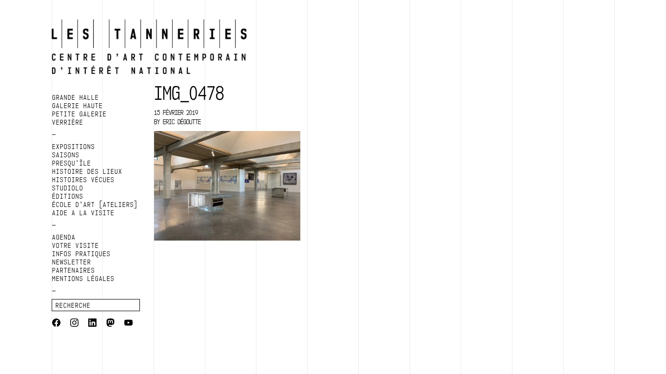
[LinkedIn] (92, 323)
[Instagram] (74, 323)
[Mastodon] (110, 323)
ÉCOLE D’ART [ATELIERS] (95, 204)
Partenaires (73, 270)
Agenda (64, 237)
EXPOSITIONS (73, 146)
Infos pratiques (81, 254)
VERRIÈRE (67, 122)
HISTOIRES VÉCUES (83, 180)
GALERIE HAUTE (77, 106)
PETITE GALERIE (79, 114)
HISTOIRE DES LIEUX (87, 171)
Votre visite (75, 245)
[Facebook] (56, 323)
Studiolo (67, 188)
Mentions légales (83, 278)
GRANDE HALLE (75, 97)
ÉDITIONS (67, 196)
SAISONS (65, 155)
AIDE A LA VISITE (83, 213)
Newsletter (71, 262)
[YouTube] (128, 323)
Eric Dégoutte (182, 122)
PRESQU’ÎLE (71, 163)
